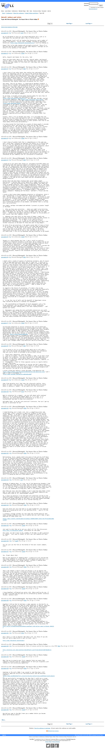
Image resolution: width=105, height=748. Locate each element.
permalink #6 (4, 257)
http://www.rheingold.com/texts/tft (14, 98)
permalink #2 (4, 69)
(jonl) (23, 53)
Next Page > (69, 23)
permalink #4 (4, 160)
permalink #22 (5, 646)
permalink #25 (5, 709)
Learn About (8, 11)
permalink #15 (5, 525)
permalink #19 (5, 588)
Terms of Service (56, 741)
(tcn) (22, 33)
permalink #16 (5, 541)
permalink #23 (5, 656)
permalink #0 (4, 33)
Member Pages (22, 11)
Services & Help (37, 11)
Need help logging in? (93, 8)
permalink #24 (5, 668)
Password (44, 11)
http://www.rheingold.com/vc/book (32, 99)
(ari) (21, 480)
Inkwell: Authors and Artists (31, 13)
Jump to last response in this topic (9, 27)
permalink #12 (5, 453)
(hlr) (24, 69)
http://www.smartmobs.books (12, 103)
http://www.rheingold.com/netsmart (13, 640)
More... (4, 720)
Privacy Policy (48, 741)
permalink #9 (4, 380)
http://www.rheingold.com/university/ (22, 42)
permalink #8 (4, 346)
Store (31, 11)
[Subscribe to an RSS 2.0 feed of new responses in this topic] (38, 19)
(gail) (16, 541)
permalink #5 (4, 237)
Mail (28, 11)
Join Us (49, 11)
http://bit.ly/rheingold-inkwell (13, 530)
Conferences (15, 11)
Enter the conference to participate (42, 728)
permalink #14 (5, 505)
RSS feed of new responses (53, 730)
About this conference (18, 13)
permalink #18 (5, 567)
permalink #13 (5, 479)
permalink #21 (5, 633)
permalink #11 (4, 408)
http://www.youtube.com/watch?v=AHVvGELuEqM (17, 374)
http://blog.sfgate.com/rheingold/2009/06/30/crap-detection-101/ (24, 371)
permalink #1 (4, 53)
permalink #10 (5, 391)
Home (2, 11)
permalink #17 (5, 551)
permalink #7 (4, 323)
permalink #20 (5, 600)
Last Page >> (89, 23)
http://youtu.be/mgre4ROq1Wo (19, 334)
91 (10, 33)
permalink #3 (4, 138)
